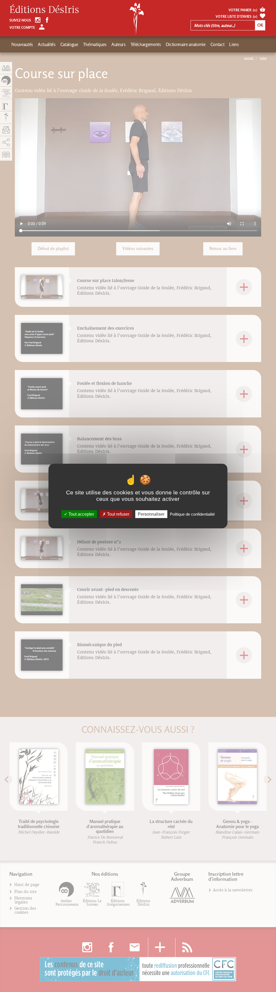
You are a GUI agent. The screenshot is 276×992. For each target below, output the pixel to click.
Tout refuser (117, 514)
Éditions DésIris (44, 10)
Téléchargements (145, 44)
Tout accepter (80, 514)
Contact (218, 44)
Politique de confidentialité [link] (192, 514)
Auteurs (118, 44)
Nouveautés (22, 44)
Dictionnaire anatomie (186, 44)
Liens (234, 44)
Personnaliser (151, 514)
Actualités (47, 44)
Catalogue (69, 44)
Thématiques (94, 44)
